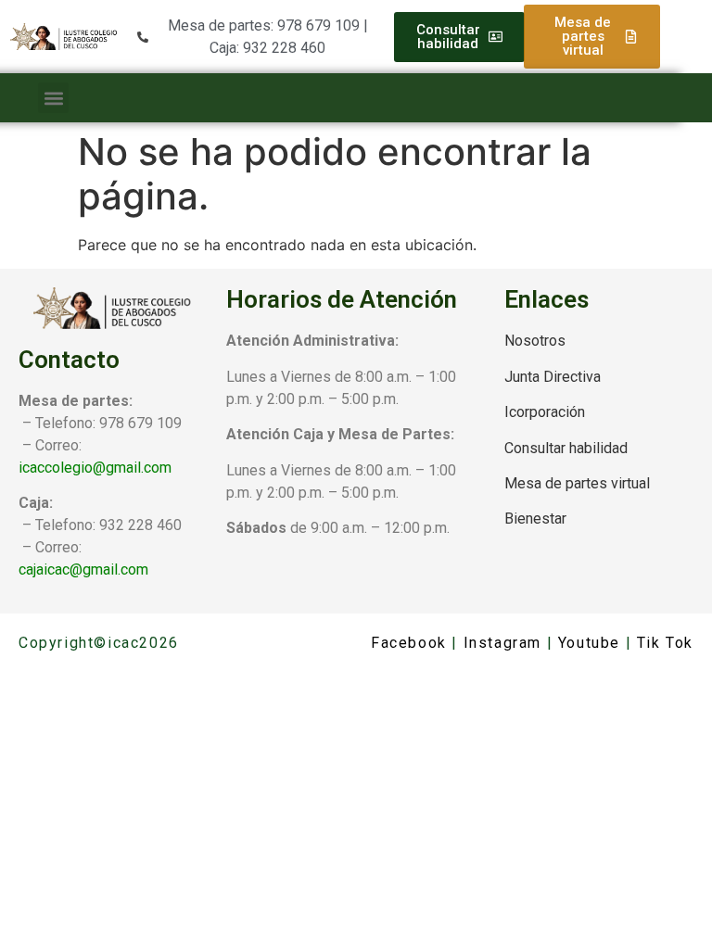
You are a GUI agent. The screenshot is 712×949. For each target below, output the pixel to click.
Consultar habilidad (566, 448)
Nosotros (535, 340)
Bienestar (535, 518)
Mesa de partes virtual (577, 483)
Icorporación (544, 412)
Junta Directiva (552, 377)
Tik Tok (665, 643)
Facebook (409, 643)
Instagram (502, 643)
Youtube (589, 643)
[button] (53, 97)
